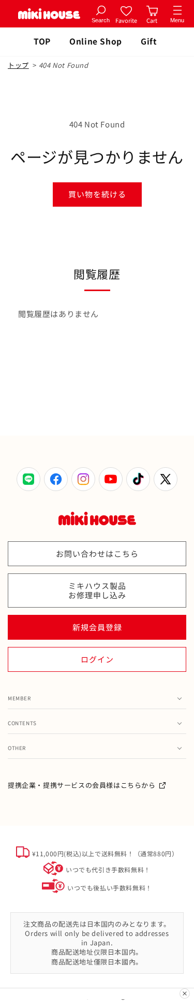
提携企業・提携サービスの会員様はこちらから (82, 785)
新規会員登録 (97, 627)
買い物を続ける (97, 194)
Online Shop (95, 41)
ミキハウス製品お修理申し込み (97, 590)
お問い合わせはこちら (97, 553)
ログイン (97, 659)
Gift (149, 41)
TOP (42, 41)
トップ (18, 65)
